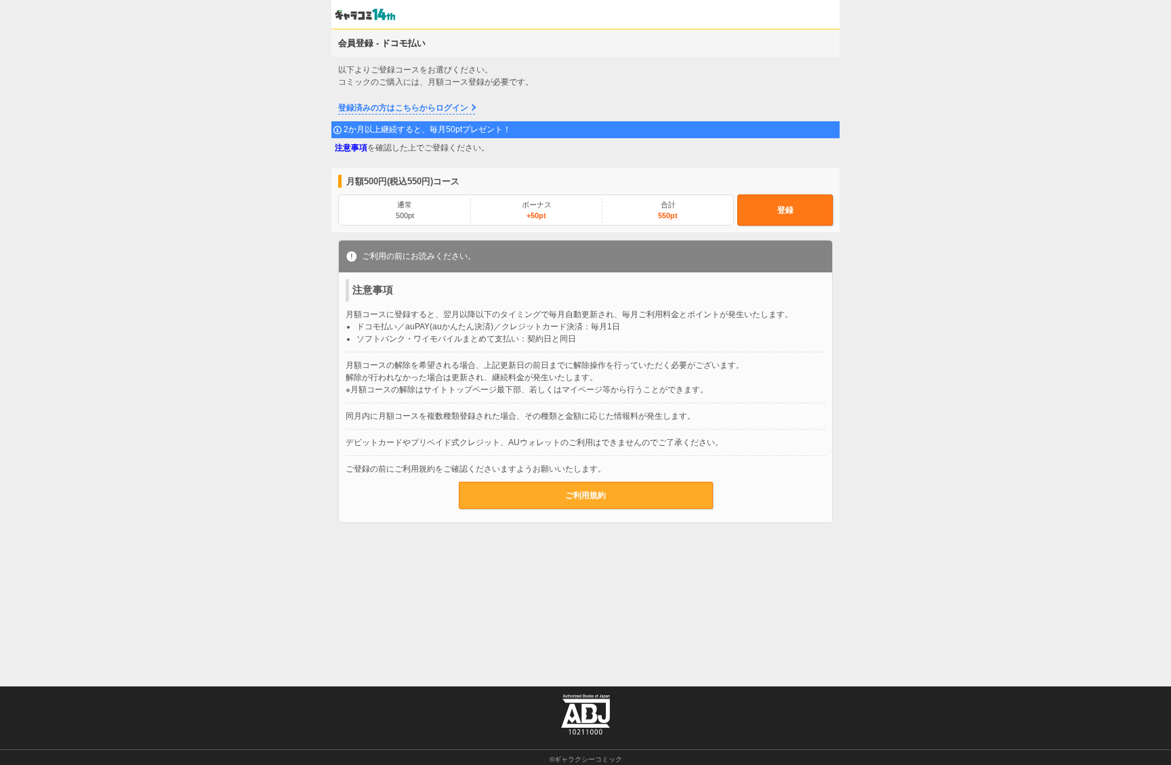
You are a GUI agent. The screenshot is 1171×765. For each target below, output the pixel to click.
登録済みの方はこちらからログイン (403, 107)
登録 (785, 210)
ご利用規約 (585, 495)
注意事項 (351, 147)
